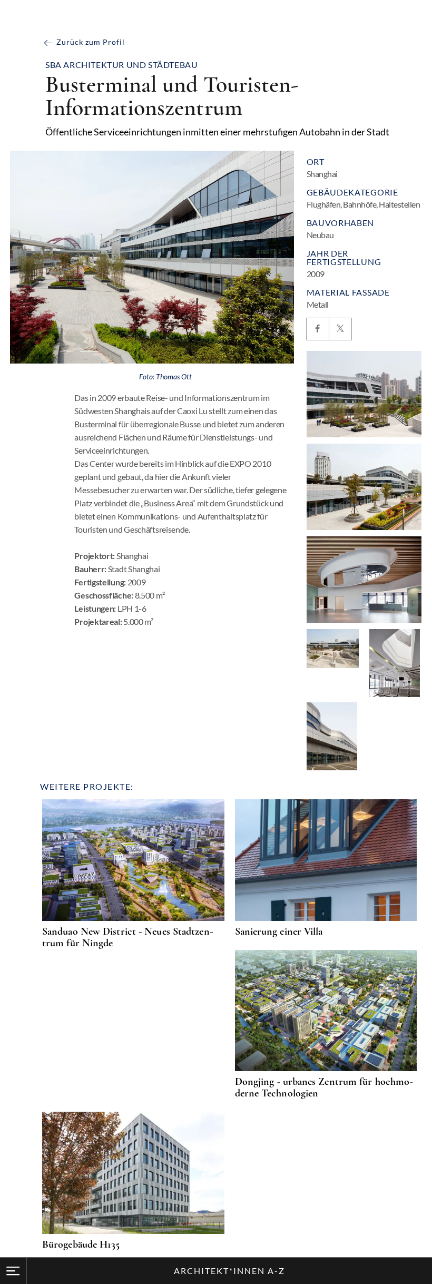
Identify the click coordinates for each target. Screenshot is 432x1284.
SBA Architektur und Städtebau (121, 65)
